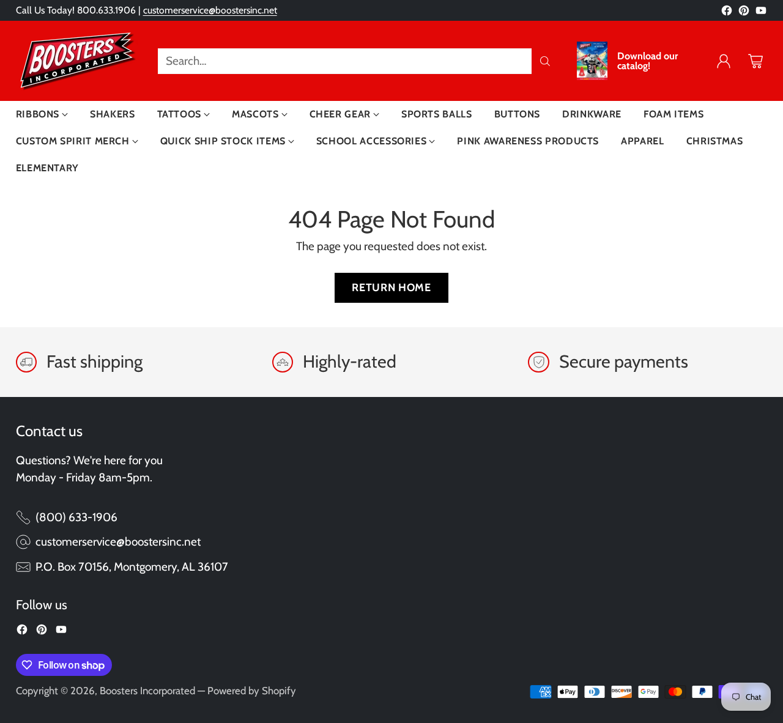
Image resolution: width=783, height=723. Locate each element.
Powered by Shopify (251, 690)
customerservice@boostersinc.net (210, 10)
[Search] (545, 61)
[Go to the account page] (724, 61)
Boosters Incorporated (147, 690)
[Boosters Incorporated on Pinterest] (744, 13)
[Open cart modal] (755, 61)
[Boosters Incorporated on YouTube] (761, 13)
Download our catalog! (647, 61)
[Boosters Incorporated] (77, 61)
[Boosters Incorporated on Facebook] (727, 13)
